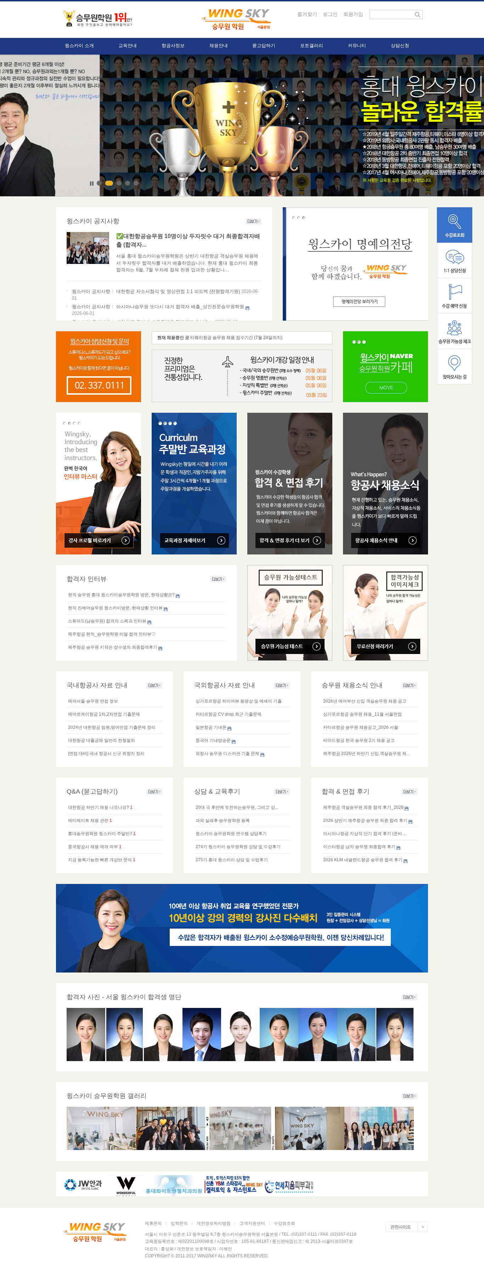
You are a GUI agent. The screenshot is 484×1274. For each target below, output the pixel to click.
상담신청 (400, 45)
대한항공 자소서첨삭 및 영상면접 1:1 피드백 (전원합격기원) (178, 291)
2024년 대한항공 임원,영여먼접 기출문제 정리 (112, 727)
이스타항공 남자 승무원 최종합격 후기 (359, 846)
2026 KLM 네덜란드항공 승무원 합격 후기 (363, 859)
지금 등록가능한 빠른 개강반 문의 (100, 859)
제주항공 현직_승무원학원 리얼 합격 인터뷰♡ (112, 634)
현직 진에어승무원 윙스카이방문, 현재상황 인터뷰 (115, 607)
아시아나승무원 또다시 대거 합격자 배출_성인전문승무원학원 (180, 306)
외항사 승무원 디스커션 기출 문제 (227, 753)
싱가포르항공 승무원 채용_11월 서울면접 (362, 714)
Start (86, 183)
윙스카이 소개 (79, 45)
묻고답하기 (263, 45)
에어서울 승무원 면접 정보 (93, 701)
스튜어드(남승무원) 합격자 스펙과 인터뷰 (107, 621)
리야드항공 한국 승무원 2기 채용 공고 (359, 740)
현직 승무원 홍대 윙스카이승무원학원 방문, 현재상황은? (121, 594)
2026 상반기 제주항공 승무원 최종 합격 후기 (365, 820)
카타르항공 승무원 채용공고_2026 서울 (360, 727)
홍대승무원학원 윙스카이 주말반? (100, 833)
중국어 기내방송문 (213, 740)
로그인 (330, 14)
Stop (92, 183)
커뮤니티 (357, 45)
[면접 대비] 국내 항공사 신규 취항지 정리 (106, 753)
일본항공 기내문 (211, 727)
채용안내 (218, 45)
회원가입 (353, 14)
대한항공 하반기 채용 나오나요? (98, 807)
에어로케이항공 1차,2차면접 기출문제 (104, 714)
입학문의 (179, 1223)
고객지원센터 (252, 1223)
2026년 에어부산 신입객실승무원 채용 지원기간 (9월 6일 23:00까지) (255, 337)
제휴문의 (153, 1223)
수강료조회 (284, 1223)
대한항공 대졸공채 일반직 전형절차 (101, 740)
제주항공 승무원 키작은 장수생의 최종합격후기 (112, 647)
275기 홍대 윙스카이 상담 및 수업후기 (232, 859)
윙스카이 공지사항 (91, 291)
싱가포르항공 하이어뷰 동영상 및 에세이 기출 (239, 701)
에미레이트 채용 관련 (88, 820)
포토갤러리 (311, 45)
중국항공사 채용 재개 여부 (93, 846)
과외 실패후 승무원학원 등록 (223, 820)
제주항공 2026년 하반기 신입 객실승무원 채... (366, 753)
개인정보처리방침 (214, 1223)
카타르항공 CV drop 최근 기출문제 (228, 714)
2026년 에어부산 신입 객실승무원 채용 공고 (364, 701)
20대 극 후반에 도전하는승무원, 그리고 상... (237, 807)
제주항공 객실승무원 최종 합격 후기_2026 (363, 807)
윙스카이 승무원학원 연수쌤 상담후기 (231, 833)
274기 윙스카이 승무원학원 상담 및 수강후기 (238, 846)
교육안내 (127, 45)
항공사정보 (173, 45)
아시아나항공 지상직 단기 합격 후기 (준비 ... (364, 833)
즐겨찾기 (307, 14)
